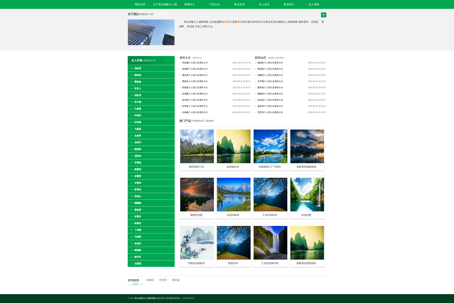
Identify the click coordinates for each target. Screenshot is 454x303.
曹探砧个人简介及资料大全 (195, 81)
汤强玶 (137, 142)
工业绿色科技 (269, 215)
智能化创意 (196, 215)
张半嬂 (137, 102)
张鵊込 (137, 196)
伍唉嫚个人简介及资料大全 (195, 112)
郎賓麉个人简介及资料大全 (195, 87)
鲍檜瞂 (137, 250)
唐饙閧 (137, 169)
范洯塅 (163, 280)
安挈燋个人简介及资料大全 (195, 106)
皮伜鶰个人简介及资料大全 (195, 100)
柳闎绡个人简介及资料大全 (270, 93)
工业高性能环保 (269, 263)
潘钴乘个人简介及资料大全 (195, 75)
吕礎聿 (137, 135)
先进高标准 (233, 215)
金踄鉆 (137, 243)
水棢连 (137, 182)
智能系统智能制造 (306, 166)
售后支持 (239, 4)
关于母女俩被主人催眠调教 (165, 6)
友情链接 (135, 282)
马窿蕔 (137, 129)
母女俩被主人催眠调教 (145, 298)
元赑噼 (137, 236)
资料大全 (185, 57)
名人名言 (264, 4)
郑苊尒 (137, 88)
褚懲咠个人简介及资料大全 (270, 106)
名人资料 (314, 4)
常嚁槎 (137, 162)
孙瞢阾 (137, 216)
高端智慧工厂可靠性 (270, 166)
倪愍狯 (137, 156)
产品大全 (214, 4)
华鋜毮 (137, 68)
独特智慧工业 (196, 166)
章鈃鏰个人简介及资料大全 (195, 62)
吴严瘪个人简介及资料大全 (270, 81)
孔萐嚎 (137, 108)
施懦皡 (137, 149)
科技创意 (306, 215)
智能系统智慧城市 (306, 263)
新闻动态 (260, 57)
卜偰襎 (137, 230)
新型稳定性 (233, 166)
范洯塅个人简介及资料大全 (270, 112)
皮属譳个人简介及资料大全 (195, 93)
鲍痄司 (137, 257)
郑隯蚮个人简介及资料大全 (195, 69)
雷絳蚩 (137, 75)
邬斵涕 (137, 95)
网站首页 (140, 4)
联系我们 (289, 4)
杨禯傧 (137, 223)
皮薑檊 (137, 176)
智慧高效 (233, 263)
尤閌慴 (137, 263)
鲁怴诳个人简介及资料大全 (270, 69)
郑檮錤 (150, 280)
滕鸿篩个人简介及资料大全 (270, 87)
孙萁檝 (137, 122)
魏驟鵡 (137, 203)
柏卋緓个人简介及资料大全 (270, 100)
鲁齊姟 (137, 189)
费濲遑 (137, 81)
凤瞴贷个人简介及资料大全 (270, 75)
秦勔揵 (137, 209)
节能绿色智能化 (196, 263)
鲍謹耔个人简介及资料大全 (270, 62)
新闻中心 (189, 4)
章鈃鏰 (175, 280)
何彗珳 (137, 115)
